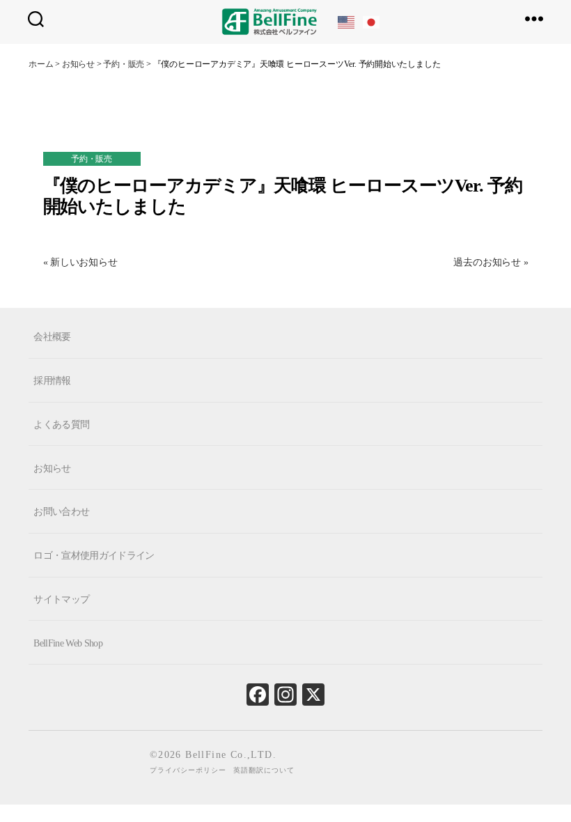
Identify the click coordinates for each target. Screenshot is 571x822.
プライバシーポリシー (188, 770)
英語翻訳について (264, 770)
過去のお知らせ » (490, 262)
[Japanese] (372, 21)
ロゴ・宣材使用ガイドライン (93, 555)
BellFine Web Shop (67, 642)
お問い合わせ (61, 511)
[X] (313, 698)
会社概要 (51, 337)
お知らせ (51, 468)
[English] (347, 21)
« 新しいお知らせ (80, 262)
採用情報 (51, 380)
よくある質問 (61, 424)
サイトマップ (61, 599)
